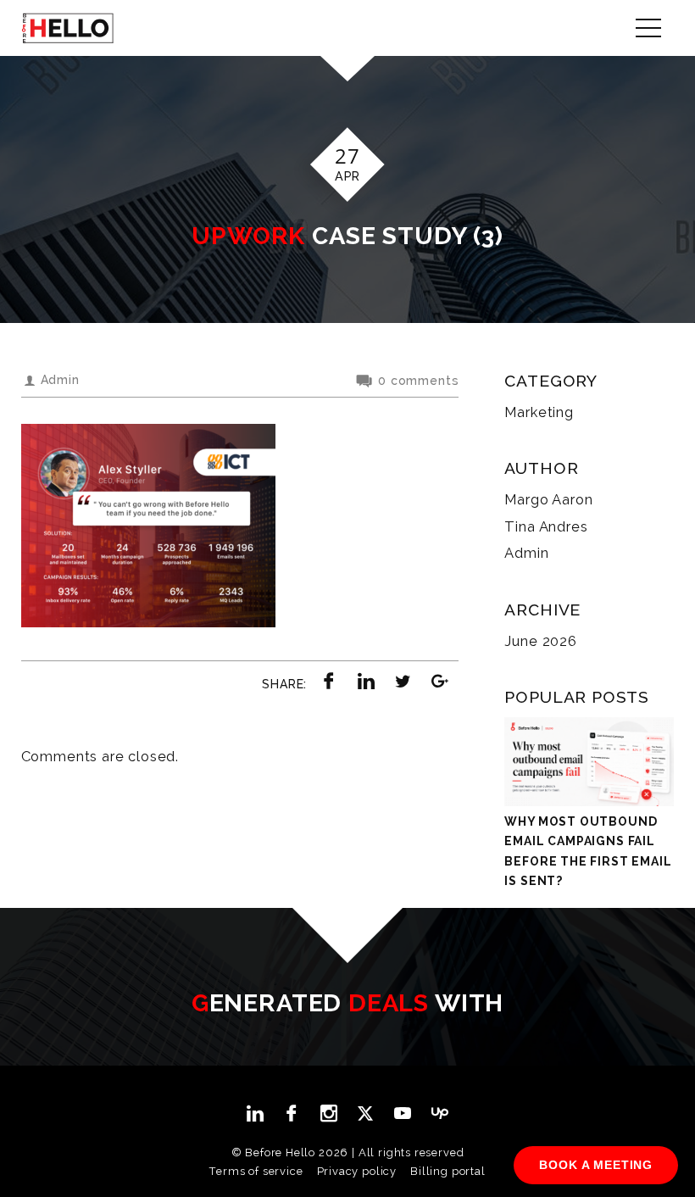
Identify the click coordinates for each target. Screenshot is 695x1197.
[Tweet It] (403, 680)
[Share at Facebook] (329, 680)
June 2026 (540, 640)
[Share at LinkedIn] (366, 680)
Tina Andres (545, 526)
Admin (526, 552)
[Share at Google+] (440, 680)
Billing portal (448, 1171)
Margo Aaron (548, 499)
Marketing (538, 412)
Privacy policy (357, 1171)
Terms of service (256, 1171)
